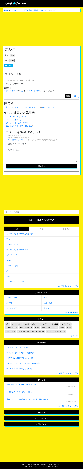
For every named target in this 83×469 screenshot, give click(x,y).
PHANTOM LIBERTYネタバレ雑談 (19, 358)
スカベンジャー (52, 328)
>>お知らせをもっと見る (68, 406)
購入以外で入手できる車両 (35, 331)
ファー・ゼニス (12, 116)
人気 (16, 229)
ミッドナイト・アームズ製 (20, 324)
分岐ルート (28, 328)
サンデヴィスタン (13, 244)
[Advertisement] (41, 29)
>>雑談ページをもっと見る (67, 373)
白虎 (8, 276)
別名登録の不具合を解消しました (19, 392)
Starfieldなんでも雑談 (14, 126)
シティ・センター (11, 91)
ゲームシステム (12, 308)
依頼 (21, 91)
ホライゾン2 (25, 116)
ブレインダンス (65, 324)
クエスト (47, 308)
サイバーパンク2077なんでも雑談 (19, 234)
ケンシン (58, 331)
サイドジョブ (10, 331)
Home (5, 10)
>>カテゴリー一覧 (70, 312)
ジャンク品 (21, 331)
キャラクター (11, 297)
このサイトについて (41, 418)
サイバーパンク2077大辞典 (21, 10)
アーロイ (9, 120)
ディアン (50, 331)
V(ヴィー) (10, 239)
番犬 (21, 328)
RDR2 (25, 123)
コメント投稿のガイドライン (17, 140)
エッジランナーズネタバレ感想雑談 (20, 353)
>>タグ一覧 (73, 336)
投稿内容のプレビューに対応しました (21, 384)
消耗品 (62, 328)
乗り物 (9, 303)
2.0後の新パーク (11, 328)
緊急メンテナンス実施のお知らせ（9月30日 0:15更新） (28, 399)
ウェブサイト (45, 324)
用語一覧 (41, 412)
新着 (41, 229)
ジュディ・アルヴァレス (16, 281)
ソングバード (11, 255)
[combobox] (41, 212)
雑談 (7, 324)
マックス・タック (13, 266)
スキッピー (10, 260)
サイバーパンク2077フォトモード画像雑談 (23, 363)
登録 (12, 55)
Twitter (9, 65)
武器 (45, 297)
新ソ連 (37, 328)
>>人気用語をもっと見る (68, 286)
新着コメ (66, 229)
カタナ (69, 328)
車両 (43, 328)
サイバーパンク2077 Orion (17, 250)
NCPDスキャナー (33, 91)
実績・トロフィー (41, 10)
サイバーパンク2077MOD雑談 (18, 347)
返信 (68, 96)
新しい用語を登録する (41, 220)
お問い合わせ (41, 424)
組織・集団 (48, 303)
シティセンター (17, 107)
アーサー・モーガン (14, 123)
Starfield (28, 126)
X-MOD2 (55, 324)
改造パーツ (35, 324)
